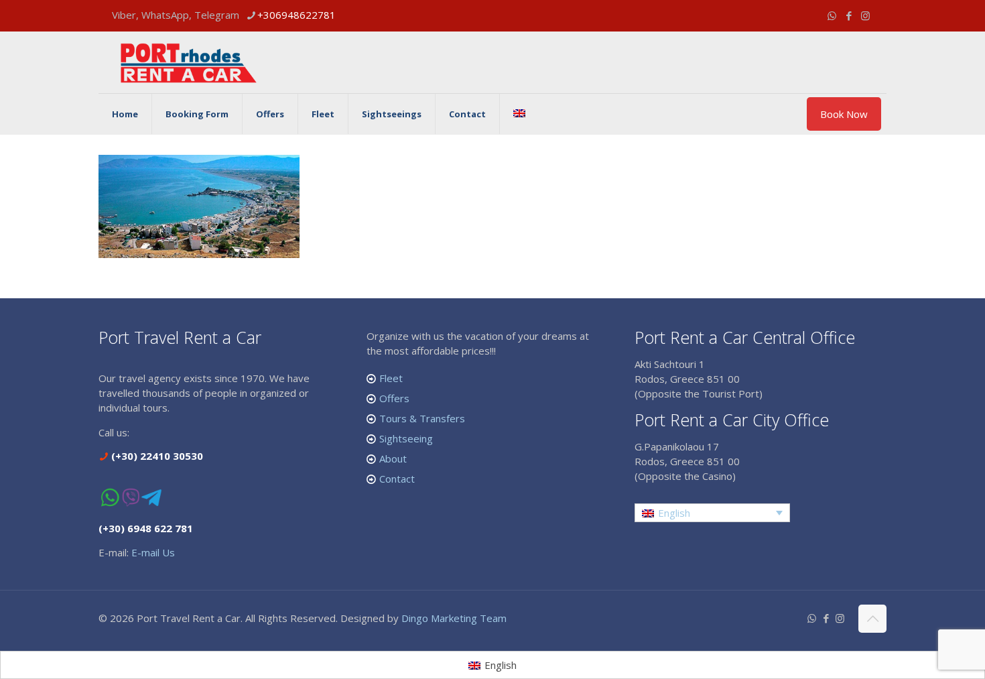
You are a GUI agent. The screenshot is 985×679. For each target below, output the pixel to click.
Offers (394, 398)
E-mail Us (153, 552)
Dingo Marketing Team (454, 618)
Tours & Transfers (422, 418)
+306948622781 (296, 14)
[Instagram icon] (865, 15)
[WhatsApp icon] (832, 15)
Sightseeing (406, 438)
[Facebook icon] (849, 15)
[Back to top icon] (872, 619)
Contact (397, 478)
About (393, 458)
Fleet (391, 378)
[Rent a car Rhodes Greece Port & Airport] (189, 62)
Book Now (844, 114)
